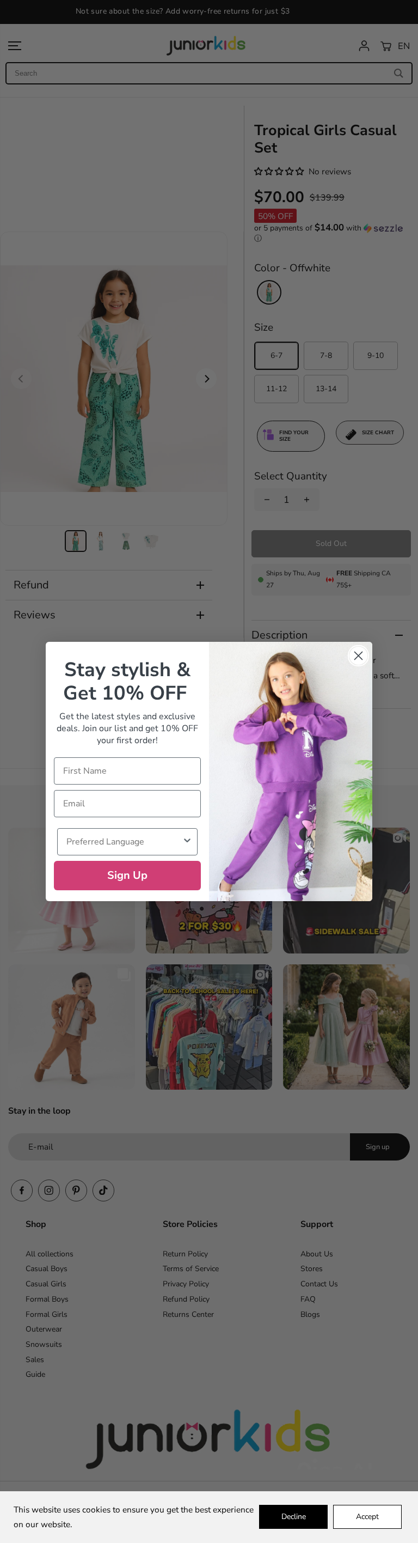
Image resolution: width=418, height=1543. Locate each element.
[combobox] (124, 842)
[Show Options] (187, 842)
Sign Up (127, 875)
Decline (293, 1516)
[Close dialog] (358, 655)
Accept (367, 1516)
